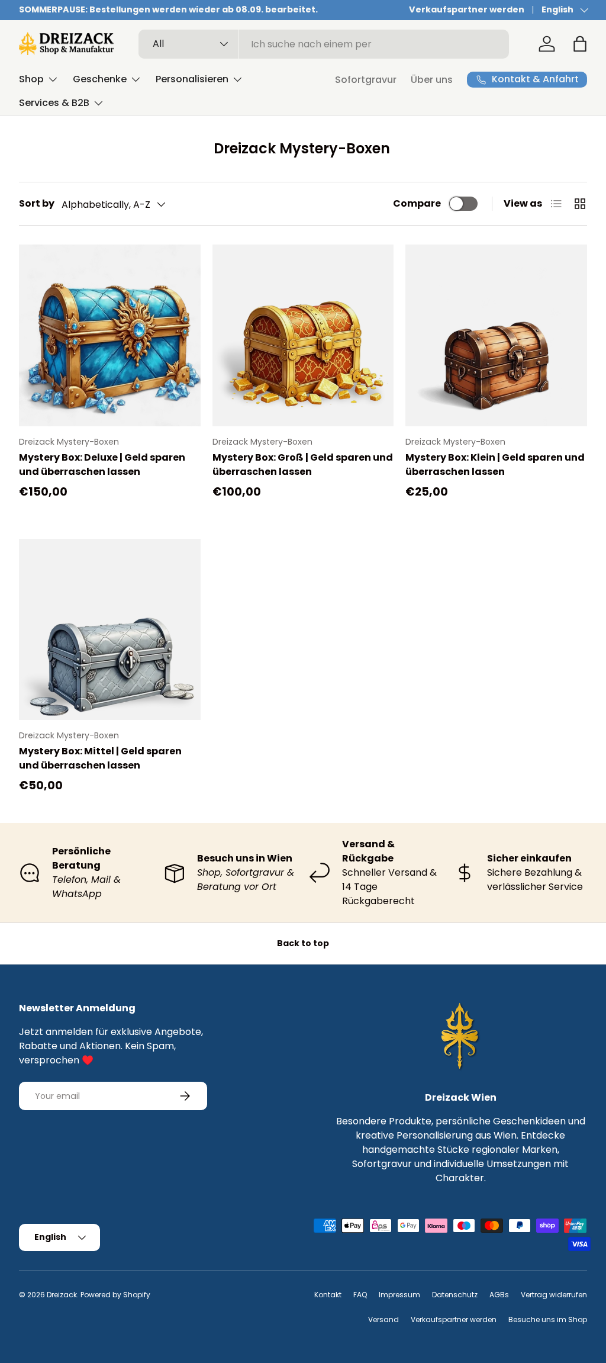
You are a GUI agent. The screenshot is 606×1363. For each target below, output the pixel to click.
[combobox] (324, 44)
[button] (580, 44)
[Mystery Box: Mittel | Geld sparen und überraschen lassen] (110, 630)
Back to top (303, 943)
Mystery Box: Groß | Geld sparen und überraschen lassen (302, 464)
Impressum (399, 1295)
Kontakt (327, 1295)
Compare (417, 203)
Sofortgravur (366, 79)
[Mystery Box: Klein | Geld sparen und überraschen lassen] (496, 335)
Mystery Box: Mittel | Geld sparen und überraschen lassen (100, 758)
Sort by (36, 203)
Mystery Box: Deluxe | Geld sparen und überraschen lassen (102, 464)
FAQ (360, 1295)
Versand (383, 1319)
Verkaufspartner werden (466, 9)
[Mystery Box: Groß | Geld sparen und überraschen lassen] (303, 335)
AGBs (499, 1295)
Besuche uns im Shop (547, 1319)
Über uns (432, 79)
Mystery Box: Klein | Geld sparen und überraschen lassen (495, 464)
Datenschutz (455, 1295)
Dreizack (62, 1295)
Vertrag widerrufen (554, 1295)
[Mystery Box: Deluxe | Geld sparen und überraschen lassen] (110, 335)
